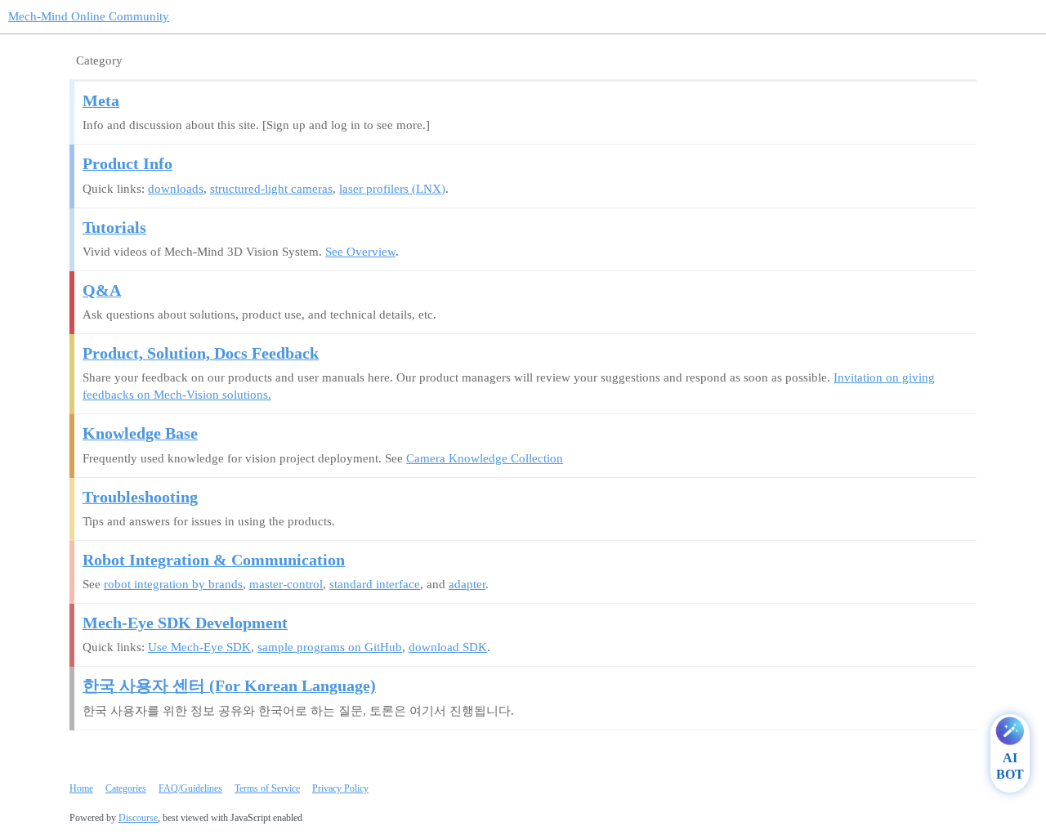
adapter (467, 584)
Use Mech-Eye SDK (199, 647)
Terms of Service (267, 788)
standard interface (374, 584)
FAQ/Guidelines (190, 788)
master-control (286, 584)
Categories (125, 788)
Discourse (138, 818)
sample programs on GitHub (329, 647)
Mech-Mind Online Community (88, 16)
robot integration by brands (173, 584)
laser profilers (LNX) (392, 188)
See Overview (360, 251)
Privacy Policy (340, 788)
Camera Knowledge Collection (484, 458)
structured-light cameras (271, 188)
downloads (175, 188)
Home (81, 788)
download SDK (448, 647)
